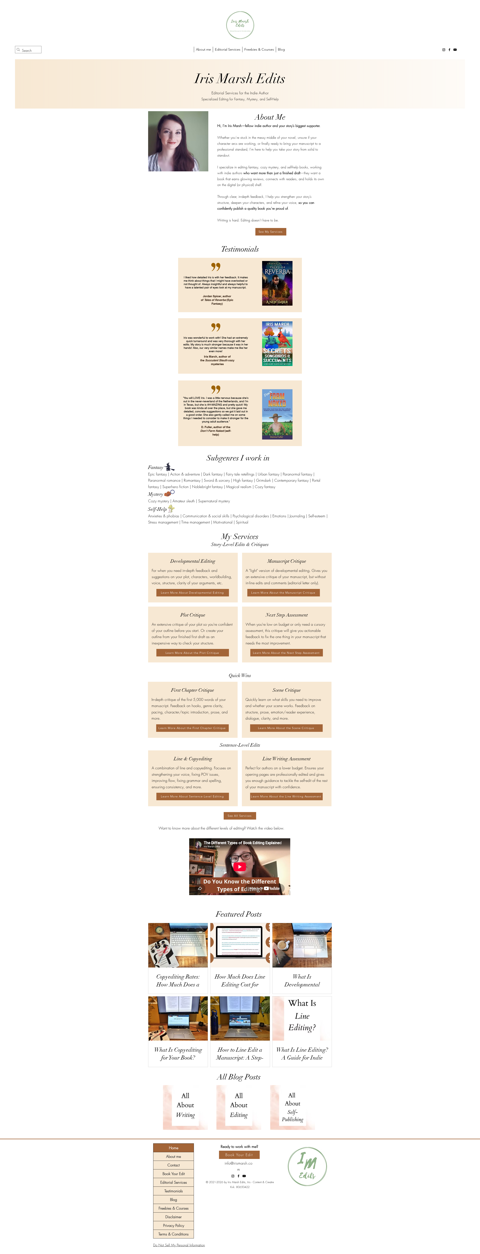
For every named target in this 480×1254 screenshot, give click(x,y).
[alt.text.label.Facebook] (449, 50)
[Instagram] (444, 50)
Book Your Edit (174, 1173)
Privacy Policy (173, 1225)
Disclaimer (173, 1216)
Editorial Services (173, 1182)
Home (173, 1147)
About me (173, 1156)
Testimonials (173, 1190)
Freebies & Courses (174, 1208)
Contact (173, 1165)
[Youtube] (455, 50)
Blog (173, 1199)
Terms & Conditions (173, 1234)
